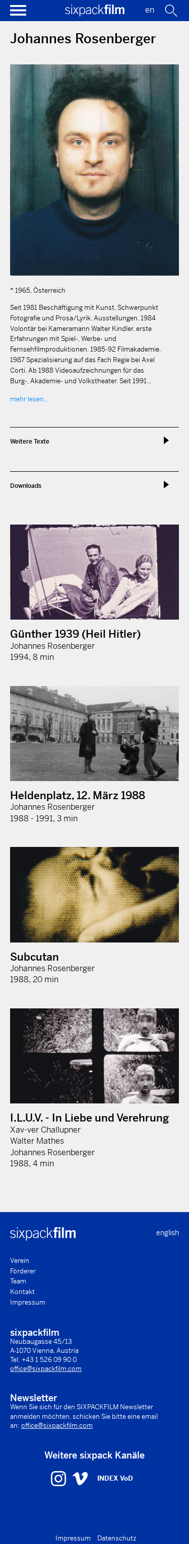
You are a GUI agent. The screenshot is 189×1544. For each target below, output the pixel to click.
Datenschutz (117, 1538)
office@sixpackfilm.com (46, 1368)
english (167, 1232)
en (149, 10)
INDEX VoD (115, 1478)
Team (18, 1281)
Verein (19, 1260)
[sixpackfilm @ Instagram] (60, 1478)
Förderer (23, 1271)
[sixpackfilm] (94, 14)
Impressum (27, 1302)
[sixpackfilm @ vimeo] (80, 1478)
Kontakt (22, 1292)
